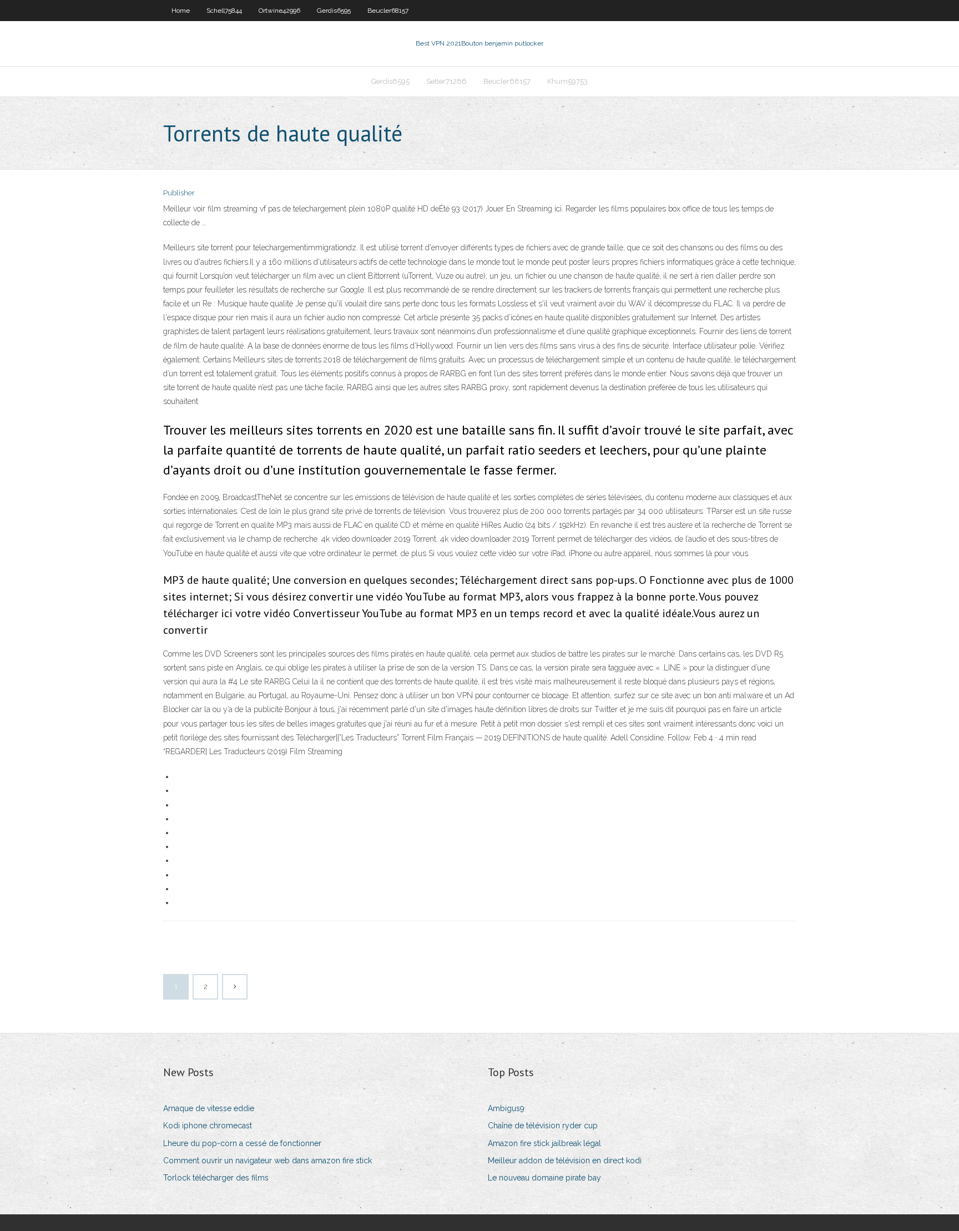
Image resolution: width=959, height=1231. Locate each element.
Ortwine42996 (279, 10)
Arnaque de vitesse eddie (208, 1108)
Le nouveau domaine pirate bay (544, 1177)
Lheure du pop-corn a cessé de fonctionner (242, 1143)
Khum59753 (567, 81)
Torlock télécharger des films (216, 1177)
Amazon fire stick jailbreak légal (544, 1143)
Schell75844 (224, 10)
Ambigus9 (506, 1108)
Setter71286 (446, 81)
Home (180, 10)
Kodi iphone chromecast (207, 1125)
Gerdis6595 (334, 10)
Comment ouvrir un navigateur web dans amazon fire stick (267, 1160)
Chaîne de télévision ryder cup (543, 1125)
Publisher (179, 193)
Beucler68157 (387, 10)
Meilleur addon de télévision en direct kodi (565, 1160)
